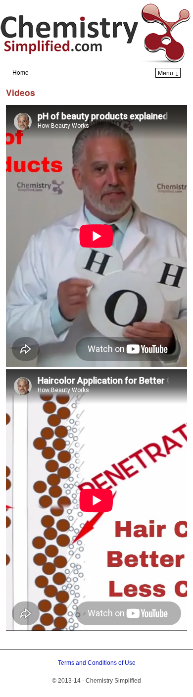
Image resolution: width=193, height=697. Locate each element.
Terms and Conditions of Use (97, 662)
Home (20, 72)
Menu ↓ (168, 72)
